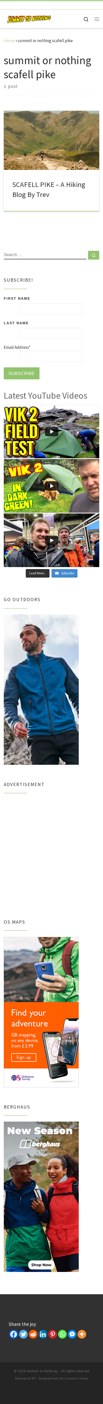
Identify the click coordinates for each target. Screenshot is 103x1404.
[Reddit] (33, 1334)
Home (9, 40)
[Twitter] (23, 1334)
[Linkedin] (42, 1334)
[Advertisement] (51, 851)
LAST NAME (16, 323)
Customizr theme (76, 1378)
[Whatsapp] (62, 1334)
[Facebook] (13, 1334)
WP (34, 1378)
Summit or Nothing (42, 1371)
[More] (82, 1334)
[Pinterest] (52, 1334)
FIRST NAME (17, 298)
